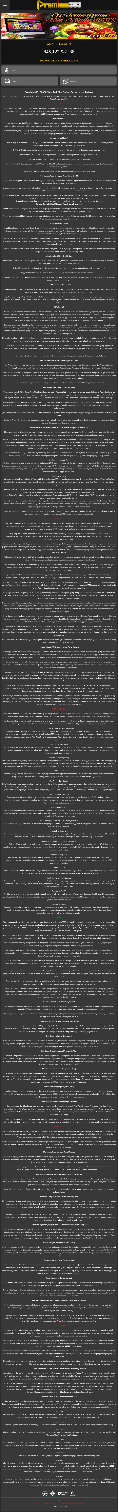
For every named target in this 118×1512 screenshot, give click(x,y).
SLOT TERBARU (59, 1325)
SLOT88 (59, 103)
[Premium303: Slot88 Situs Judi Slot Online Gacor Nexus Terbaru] (59, 5)
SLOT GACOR (59, 917)
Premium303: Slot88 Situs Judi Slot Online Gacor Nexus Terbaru (59, 1503)
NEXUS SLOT (59, 1126)
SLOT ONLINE (59, 709)
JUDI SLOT (59, 518)
